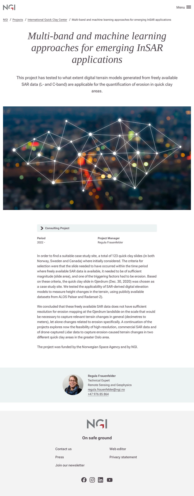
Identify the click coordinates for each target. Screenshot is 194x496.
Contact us (63, 449)
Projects (18, 19)
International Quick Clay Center (47, 19)
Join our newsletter (69, 465)
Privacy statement (123, 457)
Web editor (118, 449)
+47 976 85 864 (98, 394)
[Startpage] (9, 7)
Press (59, 457)
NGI (5, 19)
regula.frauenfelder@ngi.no (106, 389)
